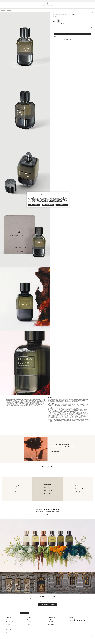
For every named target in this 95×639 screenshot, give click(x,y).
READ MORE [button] (46, 514)
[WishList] (90, 2)
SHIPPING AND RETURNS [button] (11, 430)
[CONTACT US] (3, 2)
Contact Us (8, 627)
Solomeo (28, 624)
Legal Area (50, 619)
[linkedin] (72, 620)
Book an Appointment (9, 621)
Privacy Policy (50, 621)
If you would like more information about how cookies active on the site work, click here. (49, 201)
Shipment (7, 626)
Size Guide (8, 624)
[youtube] (79, 620)
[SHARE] (89, 12)
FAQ (7, 632)
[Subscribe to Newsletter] (8, 2)
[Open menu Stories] (70, 7)
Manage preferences (34, 204)
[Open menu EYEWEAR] (55, 7)
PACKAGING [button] (50, 425)
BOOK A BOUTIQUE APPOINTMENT (47, 604)
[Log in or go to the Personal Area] (91, 2)
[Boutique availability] (6, 2)
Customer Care (8, 617)
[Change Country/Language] (1, 2)
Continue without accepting (48, 204)
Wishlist (7, 631)
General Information (51, 617)
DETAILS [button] (7, 425)
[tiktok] (82, 620)
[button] (25, 44)
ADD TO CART (72, 34)
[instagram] (70, 620)
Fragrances (3, 10)
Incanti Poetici (9, 10)
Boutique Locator (9, 629)
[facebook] (75, 620)
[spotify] (84, 620)
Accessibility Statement (52, 626)
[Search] (88, 2)
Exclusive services (9, 619)
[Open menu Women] (35, 7)
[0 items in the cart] (93, 2)
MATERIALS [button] (50, 397)
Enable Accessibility (90, 0)
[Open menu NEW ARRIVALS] (30, 7)
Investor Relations (51, 624)
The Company (29, 621)
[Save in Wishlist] (92, 12)
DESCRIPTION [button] (8, 397)
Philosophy (29, 617)
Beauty (28, 619)
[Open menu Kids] (59, 7)
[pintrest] (77, 620)
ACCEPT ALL (61, 204)
